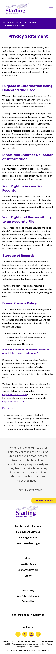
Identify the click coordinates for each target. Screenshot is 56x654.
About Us (16, 22)
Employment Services (28, 531)
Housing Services (28, 537)
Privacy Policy (28, 590)
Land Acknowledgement (28, 596)
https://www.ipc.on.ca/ (13, 401)
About (28, 558)
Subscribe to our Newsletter (28, 614)
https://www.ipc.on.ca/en (14, 394)
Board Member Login (28, 543)
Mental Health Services (28, 526)
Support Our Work (28, 569)
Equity (28, 575)
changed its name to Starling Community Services (32, 641)
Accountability (31, 22)
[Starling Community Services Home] (17, 9)
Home (6, 22)
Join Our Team (28, 564)
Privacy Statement (16, 25)
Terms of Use (28, 601)
